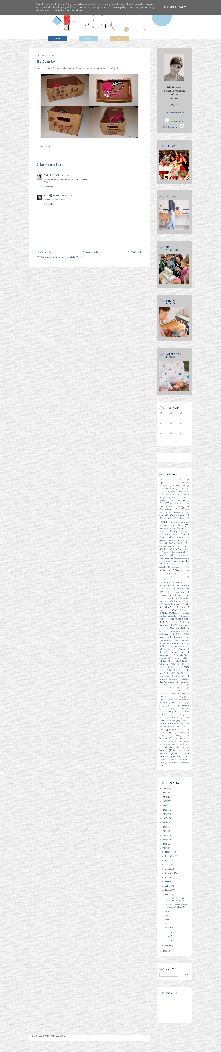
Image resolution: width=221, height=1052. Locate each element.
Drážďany (162, 531)
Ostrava (182, 649)
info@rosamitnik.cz (174, 112)
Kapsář (177, 574)
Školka (176, 715)
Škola (168, 715)
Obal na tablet (164, 640)
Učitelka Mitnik (166, 732)
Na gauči (168, 911)
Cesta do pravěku (176, 503)
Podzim (162, 667)
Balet (173, 491)
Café (161, 503)
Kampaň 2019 (165, 574)
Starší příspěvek (134, 252)
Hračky (166, 549)
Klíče (167, 920)
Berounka (182, 494)
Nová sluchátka (183, 631)
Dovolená (181, 528)
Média (164, 613)
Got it (182, 7)
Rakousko (163, 679)
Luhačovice (163, 610)
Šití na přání (182, 711)
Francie (180, 537)
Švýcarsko (183, 718)
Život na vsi (163, 765)
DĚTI (57, 38)
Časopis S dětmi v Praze (169, 509)
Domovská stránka (90, 252)
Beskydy (163, 497)
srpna (167, 869)
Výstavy (163, 753)
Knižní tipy (178, 592)
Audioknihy (163, 488)
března (168, 890)
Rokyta (183, 685)
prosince (169, 852)
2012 (165, 848)
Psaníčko (180, 673)
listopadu (169, 856)
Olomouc (175, 640)
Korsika (162, 595)
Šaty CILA (175, 708)
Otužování (163, 655)
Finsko (162, 537)
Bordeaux (175, 497)
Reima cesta (169, 682)
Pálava (176, 655)
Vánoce (163, 738)
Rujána (183, 688)
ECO (187, 531)
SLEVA (171, 700)
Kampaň (183, 571)
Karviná (162, 580)
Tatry (177, 726)
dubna (168, 886)
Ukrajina (183, 732)
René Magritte (171, 932)
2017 (165, 827)
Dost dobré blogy (166, 528)
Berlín (172, 494)
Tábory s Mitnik (167, 721)
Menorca (175, 613)
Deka (182, 518)
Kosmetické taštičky (178, 595)
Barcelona (182, 491)
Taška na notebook (179, 723)
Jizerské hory (178, 567)
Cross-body (179, 506)
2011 (165, 951)
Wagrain (162, 759)
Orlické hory (165, 649)
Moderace (185, 616)
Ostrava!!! (169, 936)
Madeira (186, 610)
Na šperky (169, 928)
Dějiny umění (165, 518)
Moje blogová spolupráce (175, 618)
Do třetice (169, 940)
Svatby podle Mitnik (167, 706)
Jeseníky (162, 567)
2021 (165, 810)
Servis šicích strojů (176, 697)
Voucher (162, 744)
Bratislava (173, 500)
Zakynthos (172, 759)
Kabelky (165, 570)
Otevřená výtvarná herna (171, 652)
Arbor (167, 915)
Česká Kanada (174, 512)
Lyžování (175, 610)
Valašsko (163, 735)
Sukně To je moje (179, 703)
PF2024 (173, 664)
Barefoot (162, 494)
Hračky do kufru (182, 549)
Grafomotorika (165, 540)
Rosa (46, 195)
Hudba (166, 552)
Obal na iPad (182, 634)
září (167, 865)
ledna (167, 945)
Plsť (182, 664)
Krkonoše (170, 598)
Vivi (46, 175)
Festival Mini (169, 534)
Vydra (183, 747)
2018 (165, 823)
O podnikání (167, 634)
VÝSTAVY (119, 38)
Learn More (169, 7)
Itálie (180, 555)
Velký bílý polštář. (166, 741)
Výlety (163, 750)
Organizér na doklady (176, 646)
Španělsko (185, 715)
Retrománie (184, 682)
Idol (171, 555)
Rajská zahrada (178, 676)
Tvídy (183, 729)
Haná (178, 540)
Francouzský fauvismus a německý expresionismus (176, 899)
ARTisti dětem (179, 486)
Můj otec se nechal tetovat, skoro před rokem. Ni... (176, 906)
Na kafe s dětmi (175, 622)
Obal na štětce (181, 637)
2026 (165, 788)
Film (183, 534)
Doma (181, 525)
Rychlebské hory (166, 691)
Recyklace (185, 679)
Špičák (164, 718)
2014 (165, 840)
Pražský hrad (172, 670)
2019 (165, 818)
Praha (186, 666)
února (168, 894)
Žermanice (183, 763)
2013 (165, 844)
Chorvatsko (176, 552)
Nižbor (172, 631)
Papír (173, 658)
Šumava (173, 718)
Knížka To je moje (178, 585)
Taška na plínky (165, 726)
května (168, 882)
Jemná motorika (179, 564)
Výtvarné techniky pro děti (174, 755)
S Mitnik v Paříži (177, 694)
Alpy (161, 483)
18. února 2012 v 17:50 (63, 195)
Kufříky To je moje (172, 604)
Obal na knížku (165, 637)
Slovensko (182, 700)
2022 (165, 805)
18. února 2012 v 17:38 (59, 175)
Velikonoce (180, 738)
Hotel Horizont (168, 546)
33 (166, 924)
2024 (165, 797)
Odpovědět (48, 186)
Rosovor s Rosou (167, 688)
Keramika (48, 146)
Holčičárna (185, 543)
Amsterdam (172, 483)
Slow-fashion (164, 703)
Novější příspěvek (45, 252)
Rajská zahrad (164, 676)
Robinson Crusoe (170, 685)
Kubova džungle (181, 601)
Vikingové (182, 741)
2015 (165, 835)
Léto (183, 607)
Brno (183, 500)
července (169, 873)
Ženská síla (172, 763)
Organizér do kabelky (177, 642)
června (168, 877)
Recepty (174, 679)
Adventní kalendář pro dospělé (172, 480)
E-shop (174, 531)
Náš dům (175, 628)
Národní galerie (166, 625)
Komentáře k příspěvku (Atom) (68, 257)
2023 (165, 801)
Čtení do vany (177, 515)
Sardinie (162, 697)
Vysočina (181, 750)
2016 (165, 831)
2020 (165, 814)
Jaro (168, 564)
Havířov (172, 543)
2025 (165, 793)
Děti (162, 522)
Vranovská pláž (174, 744)
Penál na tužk (174, 661)
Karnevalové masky (179, 577)
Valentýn (179, 735)
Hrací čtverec (183, 546)
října (167, 860)
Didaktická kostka (180, 522)
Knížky (169, 589)
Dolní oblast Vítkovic (167, 525)
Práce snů (174, 667)
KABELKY (88, 38)
